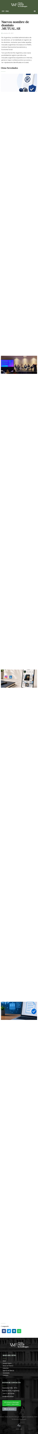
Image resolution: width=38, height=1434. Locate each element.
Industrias (6, 1368)
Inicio (4, 1361)
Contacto (5, 1375)
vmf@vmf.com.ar (8, 1396)
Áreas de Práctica (8, 1366)
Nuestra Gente (7, 1363)
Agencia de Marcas (8, 1370)
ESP (3, 11)
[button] (34, 11)
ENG (7, 11)
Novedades (6, 1373)
